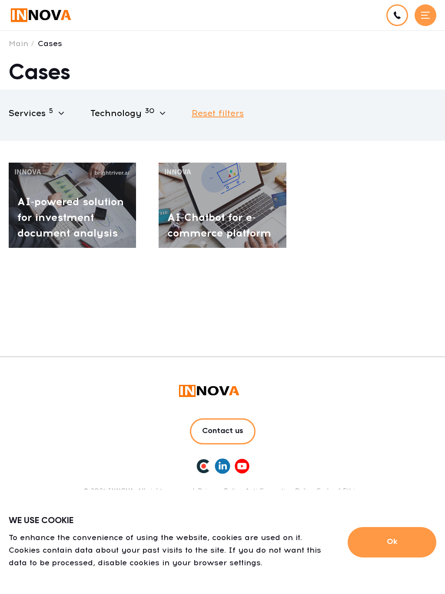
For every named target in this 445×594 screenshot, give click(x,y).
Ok (392, 542)
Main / (21, 43)
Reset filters (218, 113)
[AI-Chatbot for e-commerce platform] (222, 204)
